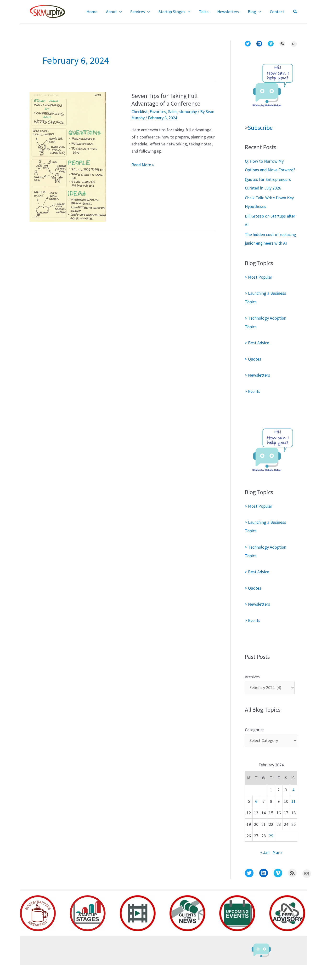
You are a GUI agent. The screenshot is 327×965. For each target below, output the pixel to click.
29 (271, 836)
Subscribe (260, 128)
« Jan (265, 852)
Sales (172, 111)
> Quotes (253, 359)
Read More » (142, 165)
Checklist (139, 111)
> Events (252, 391)
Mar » (277, 852)
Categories (255, 729)
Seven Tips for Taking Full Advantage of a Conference (165, 99)
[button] (119, 11)
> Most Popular (258, 277)
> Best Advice (257, 342)
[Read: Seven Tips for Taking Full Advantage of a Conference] (67, 156)
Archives (252, 676)
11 (293, 801)
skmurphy (188, 111)
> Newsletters (257, 375)
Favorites (158, 111)
